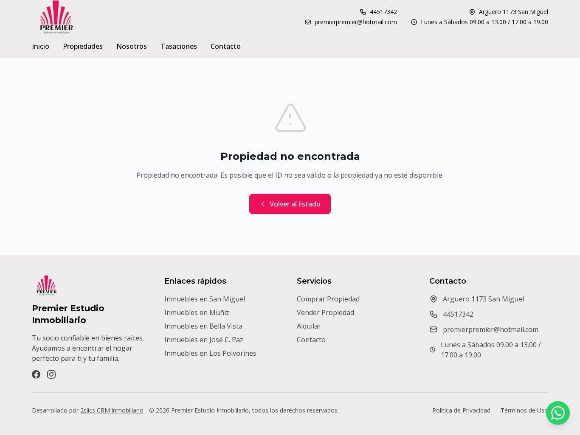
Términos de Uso (524, 410)
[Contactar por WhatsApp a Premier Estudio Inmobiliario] (558, 413)
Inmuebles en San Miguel (204, 299)
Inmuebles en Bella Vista (203, 326)
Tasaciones (178, 46)
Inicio (40, 46)
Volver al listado (295, 204)
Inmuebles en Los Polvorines (210, 353)
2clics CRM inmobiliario (112, 410)
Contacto (226, 46)
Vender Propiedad (325, 312)
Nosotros (131, 46)
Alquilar (309, 326)
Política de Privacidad (461, 410)
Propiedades (83, 46)
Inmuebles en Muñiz (196, 312)
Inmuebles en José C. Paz (203, 339)
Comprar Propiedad (328, 299)
